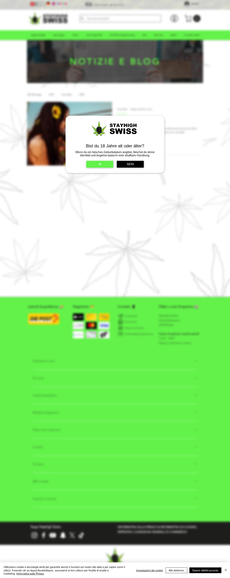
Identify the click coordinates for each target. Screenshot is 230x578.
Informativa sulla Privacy (30, 573)
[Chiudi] (226, 570)
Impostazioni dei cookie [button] (149, 570)
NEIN (130, 164)
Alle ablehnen (176, 570)
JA (100, 164)
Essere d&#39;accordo (205, 570)
